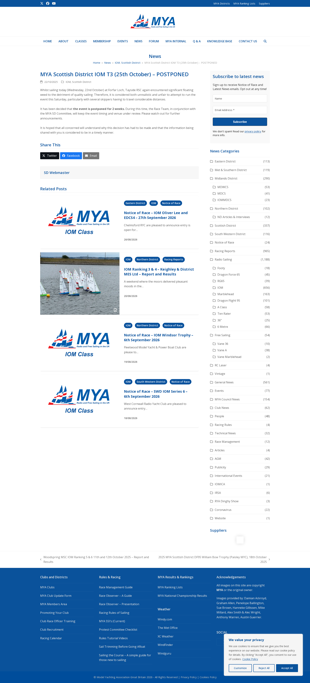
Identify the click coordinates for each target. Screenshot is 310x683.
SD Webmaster (57, 172)
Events (219, 391)
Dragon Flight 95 (228, 300)
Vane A (222, 350)
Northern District (147, 259)
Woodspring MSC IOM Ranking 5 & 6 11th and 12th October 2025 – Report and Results (94, 559)
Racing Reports (173, 259)
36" (219, 320)
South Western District (151, 381)
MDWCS (222, 187)
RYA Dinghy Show (226, 501)
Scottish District (81, 82)
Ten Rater (224, 314)
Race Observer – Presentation (119, 604)
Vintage (220, 374)
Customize (240, 668)
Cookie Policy (250, 659)
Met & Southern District (231, 170)
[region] (263, 655)
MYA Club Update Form (55, 596)
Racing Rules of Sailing (114, 613)
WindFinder (165, 645)
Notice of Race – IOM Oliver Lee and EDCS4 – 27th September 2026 (156, 215)
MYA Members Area (53, 604)
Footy (221, 268)
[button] (265, 41)
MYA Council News (227, 399)
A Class (222, 307)
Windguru (164, 653)
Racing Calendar (51, 638)
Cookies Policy (208, 677)
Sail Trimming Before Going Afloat (122, 647)
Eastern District (135, 203)
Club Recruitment (52, 630)
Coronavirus (223, 510)
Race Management (227, 442)
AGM (218, 459)
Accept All (287, 668)
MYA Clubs (47, 587)
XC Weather (165, 636)
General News (224, 382)
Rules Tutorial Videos (113, 638)
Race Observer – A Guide (115, 596)
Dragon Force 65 (228, 274)
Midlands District (226, 178)
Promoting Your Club (54, 613)
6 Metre (222, 327)
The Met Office (168, 628)
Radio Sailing (223, 259)
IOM (68, 82)
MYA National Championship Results (182, 596)
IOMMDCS (224, 200)
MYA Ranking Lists (170, 587)
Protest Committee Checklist (118, 630)
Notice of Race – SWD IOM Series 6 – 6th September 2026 (155, 394)
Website (220, 518)
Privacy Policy (189, 677)
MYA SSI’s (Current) (112, 621)
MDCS (221, 193)
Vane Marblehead (229, 357)
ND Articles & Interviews (233, 217)
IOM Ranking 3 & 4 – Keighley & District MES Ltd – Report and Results (159, 271)
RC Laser (221, 365)
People (219, 416)
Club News (222, 408)
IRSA (218, 493)
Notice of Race (171, 203)
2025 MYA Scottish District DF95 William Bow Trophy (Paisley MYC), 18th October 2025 (212, 559)
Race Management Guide (116, 587)
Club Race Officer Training (57, 621)
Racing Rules (223, 425)
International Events (228, 476)
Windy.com (165, 619)
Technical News (225, 433)
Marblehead (225, 294)
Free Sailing (222, 335)
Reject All (264, 668)
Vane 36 (222, 344)
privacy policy (253, 131)
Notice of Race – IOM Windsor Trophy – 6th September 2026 (158, 337)
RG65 (220, 281)
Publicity (220, 467)
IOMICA (220, 484)
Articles (220, 450)
